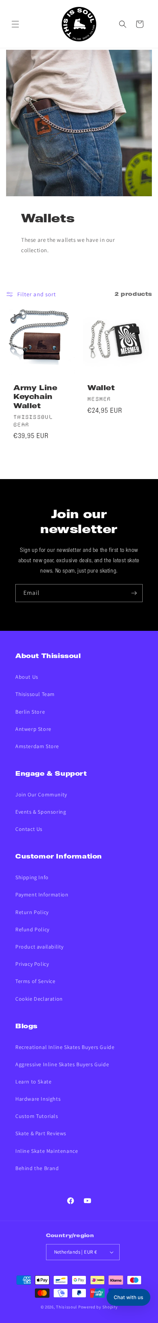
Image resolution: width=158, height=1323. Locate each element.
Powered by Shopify (98, 1307)
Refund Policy (32, 929)
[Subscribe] (133, 593)
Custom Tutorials (36, 1116)
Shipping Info (32, 877)
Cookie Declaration (39, 998)
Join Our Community (41, 794)
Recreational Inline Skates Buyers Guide (64, 1047)
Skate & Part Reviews (40, 1133)
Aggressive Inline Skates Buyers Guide (62, 1064)
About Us (26, 676)
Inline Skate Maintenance (46, 1150)
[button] (15, 24)
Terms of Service (35, 981)
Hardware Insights (38, 1098)
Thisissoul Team (35, 694)
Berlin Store (30, 711)
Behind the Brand (37, 1168)
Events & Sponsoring (40, 811)
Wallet (101, 388)
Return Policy (32, 912)
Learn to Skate (33, 1081)
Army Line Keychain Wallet (35, 397)
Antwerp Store (33, 729)
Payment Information (41, 894)
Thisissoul (66, 1307)
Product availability (39, 946)
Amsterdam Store (37, 746)
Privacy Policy (32, 963)
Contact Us (29, 829)
